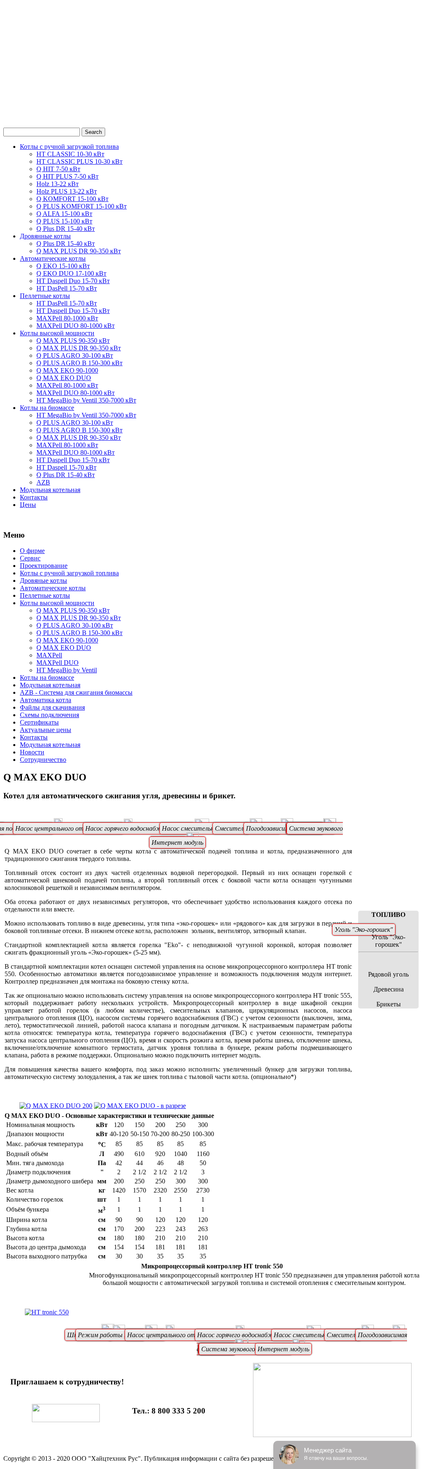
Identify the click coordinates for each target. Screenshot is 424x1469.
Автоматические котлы (53, 258)
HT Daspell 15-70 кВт (66, 467)
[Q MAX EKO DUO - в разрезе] (140, 1105)
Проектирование (43, 565)
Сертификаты (39, 722)
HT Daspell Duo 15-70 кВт (73, 280)
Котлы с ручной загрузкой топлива (69, 146)
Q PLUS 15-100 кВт (64, 221)
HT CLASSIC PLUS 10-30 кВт (79, 161)
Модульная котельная (50, 489)
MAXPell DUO (57, 662)
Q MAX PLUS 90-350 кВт (73, 340)
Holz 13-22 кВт (57, 183)
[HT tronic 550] (47, 1312)
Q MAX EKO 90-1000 (67, 370)
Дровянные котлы (45, 236)
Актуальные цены (45, 729)
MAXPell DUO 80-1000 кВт (75, 325)
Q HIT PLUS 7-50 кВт (67, 176)
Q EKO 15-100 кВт (63, 265)
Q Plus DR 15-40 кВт (65, 228)
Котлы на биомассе (47, 407)
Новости (32, 752)
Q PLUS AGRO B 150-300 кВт (79, 362)
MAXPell (49, 655)
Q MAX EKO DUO (63, 377)
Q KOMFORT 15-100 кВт (72, 198)
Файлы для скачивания (52, 707)
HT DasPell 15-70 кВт (66, 288)
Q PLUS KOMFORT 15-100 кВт (81, 206)
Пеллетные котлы (45, 295)
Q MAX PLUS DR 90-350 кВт (78, 251)
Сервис (30, 558)
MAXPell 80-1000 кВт (67, 318)
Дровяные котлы (43, 580)
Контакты (34, 497)
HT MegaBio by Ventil (66, 670)
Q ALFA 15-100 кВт (64, 213)
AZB (43, 482)
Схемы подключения (49, 714)
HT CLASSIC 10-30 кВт (70, 154)
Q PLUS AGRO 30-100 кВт (74, 355)
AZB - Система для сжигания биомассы (76, 692)
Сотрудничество (43, 759)
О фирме (32, 550)
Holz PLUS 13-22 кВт (66, 191)
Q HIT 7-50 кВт (58, 168)
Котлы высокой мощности (57, 333)
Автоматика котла (45, 699)
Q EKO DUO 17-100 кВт (71, 273)
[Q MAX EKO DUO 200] (55, 1105)
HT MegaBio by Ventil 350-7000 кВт (86, 400)
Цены (28, 504)
